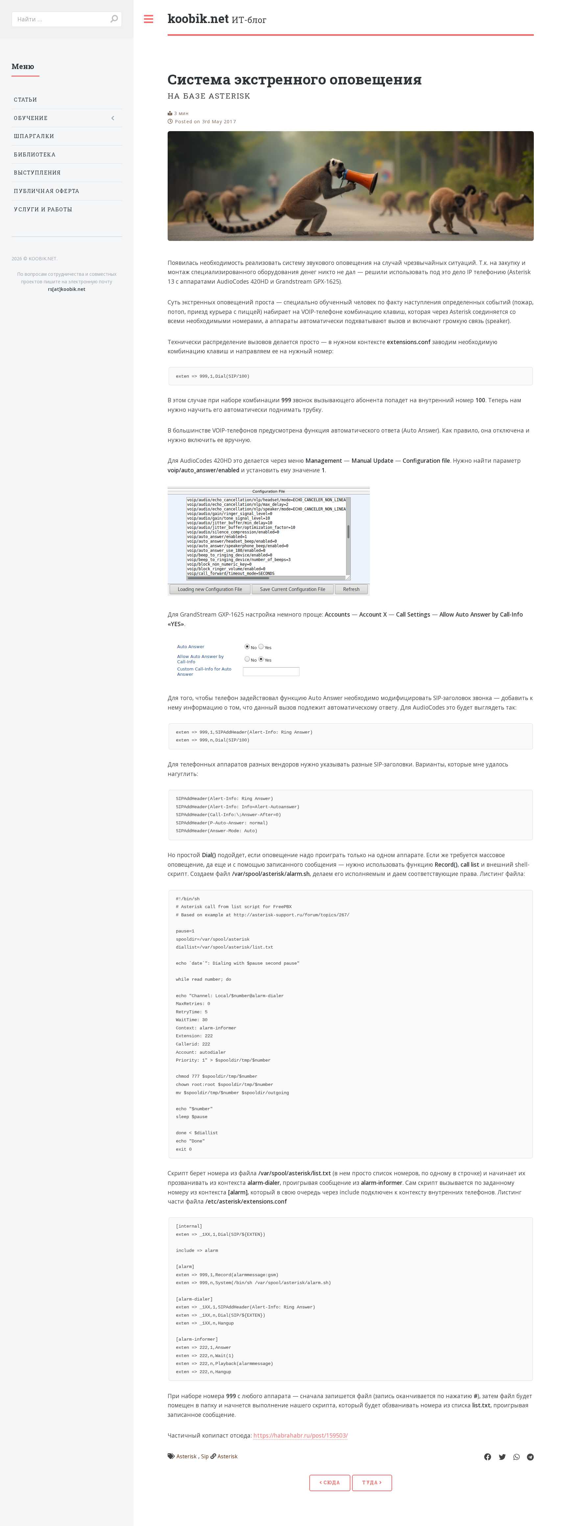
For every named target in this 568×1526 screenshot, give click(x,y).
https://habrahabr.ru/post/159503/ (300, 1435)
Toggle (148, 19)
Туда (370, 1482)
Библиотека (35, 154)
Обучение (30, 118)
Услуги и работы (43, 209)
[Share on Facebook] (487, 1457)
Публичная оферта (47, 191)
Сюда (331, 1482)
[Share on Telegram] (530, 1457)
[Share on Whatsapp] (516, 1457)
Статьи (25, 99)
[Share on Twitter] (502, 1457)
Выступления (37, 172)
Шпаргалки (34, 136)
